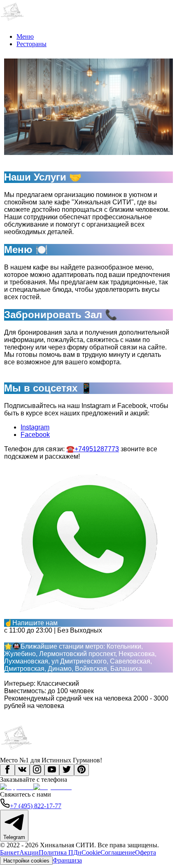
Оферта (145, 852)
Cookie (91, 852)
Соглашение (117, 852)
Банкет (9, 852)
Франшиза (67, 860)
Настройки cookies (26, 861)
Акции (29, 852)
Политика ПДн (60, 852)
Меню (25, 36)
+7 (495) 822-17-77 (35, 805)
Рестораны (31, 43)
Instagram (35, 427)
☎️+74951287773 (92, 448)
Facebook (35, 434)
